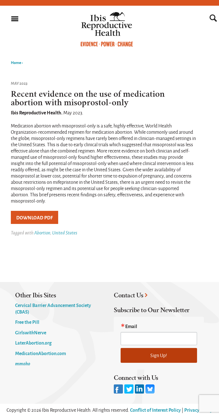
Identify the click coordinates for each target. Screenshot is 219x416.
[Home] (106, 45)
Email (131, 326)
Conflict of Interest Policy (155, 409)
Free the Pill (27, 321)
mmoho (22, 363)
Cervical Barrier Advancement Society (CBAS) (53, 308)
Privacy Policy (198, 409)
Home (16, 62)
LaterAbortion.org (33, 342)
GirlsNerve (30, 332)
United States (64, 232)
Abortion (42, 232)
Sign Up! (158, 355)
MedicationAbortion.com (40, 353)
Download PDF (34, 217)
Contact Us (128, 295)
